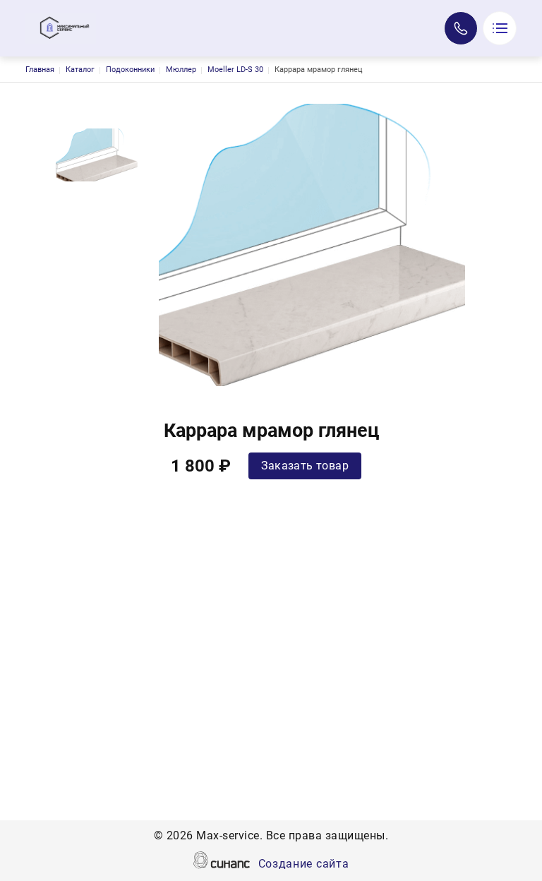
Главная (39, 69)
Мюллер (181, 69)
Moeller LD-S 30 (235, 69)
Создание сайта (303, 863)
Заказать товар (305, 465)
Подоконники (130, 69)
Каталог (80, 69)
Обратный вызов (461, 28)
